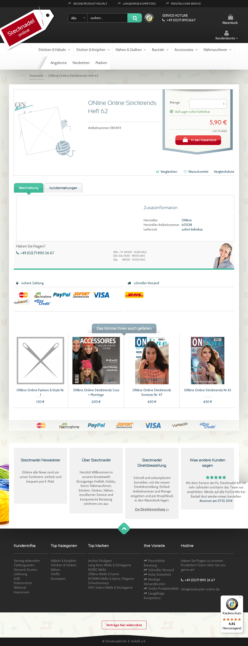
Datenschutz (23, 583)
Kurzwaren (58, 579)
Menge (175, 102)
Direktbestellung (146, 487)
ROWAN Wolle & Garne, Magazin (111, 579)
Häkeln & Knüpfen (63, 561)
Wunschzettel (198, 172)
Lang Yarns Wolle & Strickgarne (109, 565)
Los (134, 18)
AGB (17, 579)
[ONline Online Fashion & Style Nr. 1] (40, 360)
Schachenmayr (98, 583)
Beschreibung (29, 188)
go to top (119, 533)
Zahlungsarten (24, 565)
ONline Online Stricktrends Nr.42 (207, 390)
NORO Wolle (97, 570)
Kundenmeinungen (63, 188)
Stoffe (55, 574)
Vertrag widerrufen (27, 561)
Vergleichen (168, 172)
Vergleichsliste (224, 172)
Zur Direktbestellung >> (152, 509)
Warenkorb (230, 23)
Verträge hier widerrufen (124, 625)
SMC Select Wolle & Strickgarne (110, 587)
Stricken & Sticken (64, 565)
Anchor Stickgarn (100, 561)
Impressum (21, 592)
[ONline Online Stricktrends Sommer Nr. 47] (152, 360)
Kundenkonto (226, 38)
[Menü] (240, 598)
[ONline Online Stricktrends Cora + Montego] (96, 360)
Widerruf (20, 587)
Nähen (55, 570)
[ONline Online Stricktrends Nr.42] (207, 360)
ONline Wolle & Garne (103, 574)
